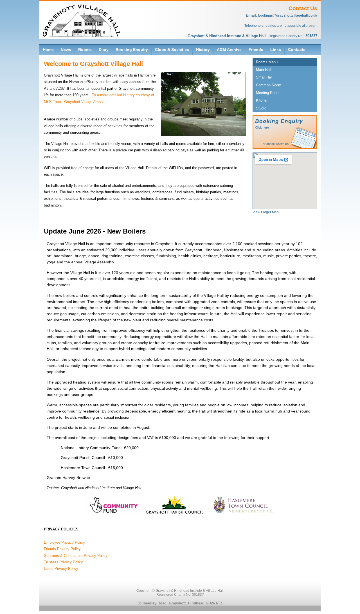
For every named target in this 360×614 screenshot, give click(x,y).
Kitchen (262, 100)
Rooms (85, 49)
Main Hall (263, 70)
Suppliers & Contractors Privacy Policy (75, 556)
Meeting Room (268, 93)
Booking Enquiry (132, 49)
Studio (261, 108)
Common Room (268, 85)
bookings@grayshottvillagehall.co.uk (287, 15)
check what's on (277, 143)
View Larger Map (266, 212)
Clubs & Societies (172, 49)
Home (48, 49)
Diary (104, 49)
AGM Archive (229, 49)
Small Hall (264, 77)
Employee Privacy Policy (64, 542)
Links (275, 49)
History (203, 49)
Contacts (296, 49)
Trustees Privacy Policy (63, 562)
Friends (256, 49)
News (66, 49)
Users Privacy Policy (61, 568)
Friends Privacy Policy (62, 549)
